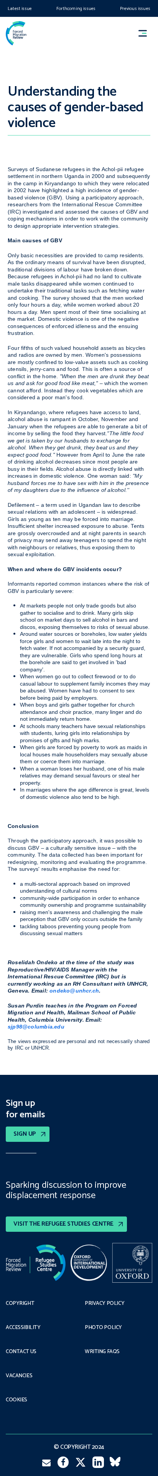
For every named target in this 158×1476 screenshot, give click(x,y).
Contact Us (21, 1352)
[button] (146, 33)
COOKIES (16, 1400)
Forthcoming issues (75, 8)
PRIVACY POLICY (104, 1304)
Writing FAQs (102, 1352)
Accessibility (23, 1328)
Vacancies (19, 1376)
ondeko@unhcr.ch (74, 991)
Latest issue (20, 8)
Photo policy (103, 1328)
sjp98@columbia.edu (36, 1027)
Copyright (20, 1304)
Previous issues (135, 8)
